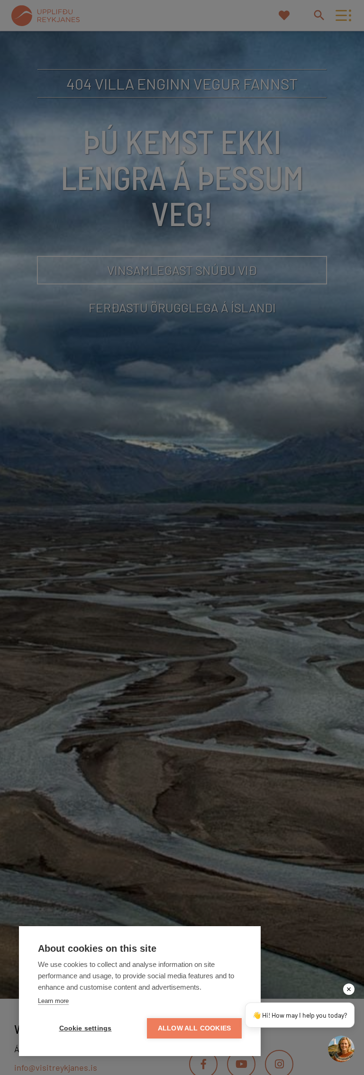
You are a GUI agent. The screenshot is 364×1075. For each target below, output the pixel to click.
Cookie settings (85, 1028)
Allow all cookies (194, 1028)
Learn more (53, 1000)
